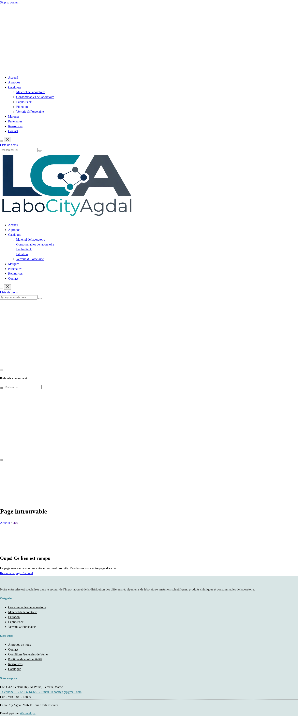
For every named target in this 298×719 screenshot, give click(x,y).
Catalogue (14, 87)
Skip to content (9, 2)
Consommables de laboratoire (35, 97)
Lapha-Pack (24, 102)
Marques (13, 116)
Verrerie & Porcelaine (30, 111)
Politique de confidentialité (25, 659)
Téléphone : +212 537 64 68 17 (20, 692)
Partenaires (15, 121)
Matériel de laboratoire (30, 92)
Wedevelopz (27, 713)
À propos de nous (19, 644)
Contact (13, 131)
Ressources (15, 126)
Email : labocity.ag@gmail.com (61, 692)
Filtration (22, 106)
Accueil (13, 77)
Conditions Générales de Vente (28, 654)
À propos (14, 82)
